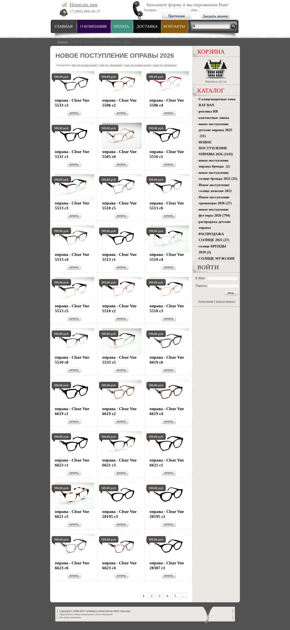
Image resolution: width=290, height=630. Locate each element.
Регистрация (205, 301)
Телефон (150, 10)
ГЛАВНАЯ (63, 26)
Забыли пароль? (225, 301)
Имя (194, 10)
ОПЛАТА (121, 26)
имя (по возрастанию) (84, 65)
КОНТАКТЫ (174, 26)
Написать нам (83, 4)
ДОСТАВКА (147, 26)
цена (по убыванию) (165, 65)
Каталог (63, 42)
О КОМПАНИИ (93, 26)
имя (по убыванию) (111, 65)
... (183, 596)
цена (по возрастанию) (137, 65)
